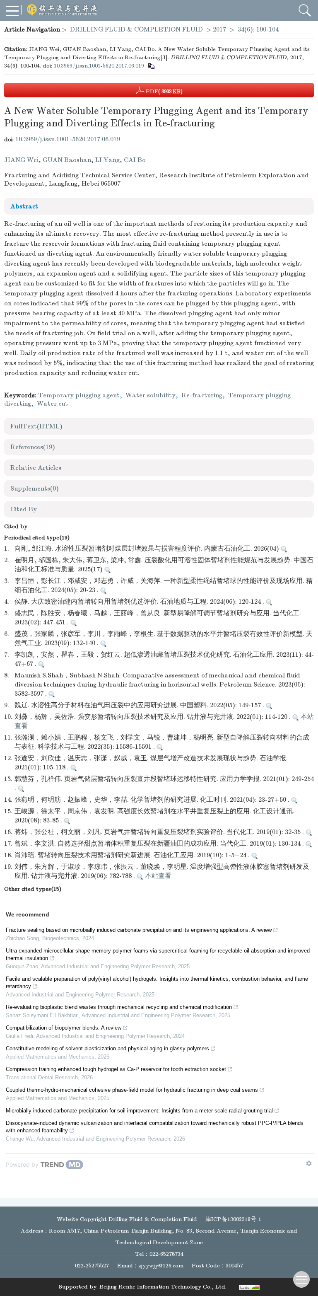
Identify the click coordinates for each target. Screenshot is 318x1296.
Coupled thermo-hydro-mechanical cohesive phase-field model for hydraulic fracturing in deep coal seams (132, 1090)
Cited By (23, 509)
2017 (219, 29)
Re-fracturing (201, 395)
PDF (163, 91)
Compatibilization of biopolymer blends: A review (63, 1028)
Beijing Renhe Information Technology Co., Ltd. (162, 1286)
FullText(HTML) (36, 426)
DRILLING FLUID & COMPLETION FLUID (136, 29)
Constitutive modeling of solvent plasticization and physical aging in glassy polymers (107, 1048)
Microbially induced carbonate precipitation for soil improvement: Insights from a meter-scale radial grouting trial (139, 1110)
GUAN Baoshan (67, 160)
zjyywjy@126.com (160, 1265)
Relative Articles (35, 467)
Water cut (52, 403)
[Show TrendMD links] (309, 1163)
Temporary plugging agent (79, 395)
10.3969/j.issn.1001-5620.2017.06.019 (99, 65)
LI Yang (107, 160)
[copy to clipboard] (151, 65)
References (32, 447)
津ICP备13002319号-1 (233, 1219)
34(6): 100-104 (258, 29)
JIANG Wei (21, 160)
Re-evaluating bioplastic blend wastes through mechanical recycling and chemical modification (119, 1007)
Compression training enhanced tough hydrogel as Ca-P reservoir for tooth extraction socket (116, 1069)
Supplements (34, 488)
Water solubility (150, 395)
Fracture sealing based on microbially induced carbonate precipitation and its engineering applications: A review (139, 930)
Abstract (24, 206)
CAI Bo (135, 160)
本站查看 (157, 876)
